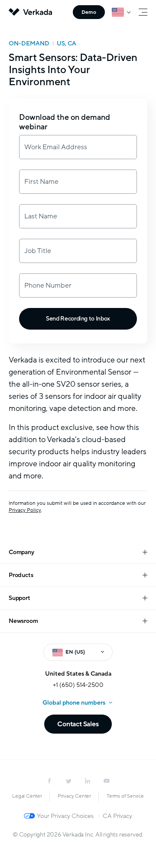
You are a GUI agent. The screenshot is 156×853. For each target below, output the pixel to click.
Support (19, 598)
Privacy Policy (25, 510)
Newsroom (23, 621)
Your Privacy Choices (65, 816)
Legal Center (27, 795)
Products (21, 575)
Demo (88, 12)
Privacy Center (74, 795)
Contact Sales (77, 724)
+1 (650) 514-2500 (78, 685)
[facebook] (49, 781)
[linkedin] (87, 781)
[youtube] (106, 781)
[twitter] (68, 781)
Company (21, 552)
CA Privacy (117, 816)
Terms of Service (125, 795)
